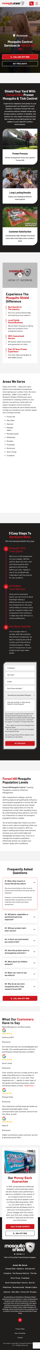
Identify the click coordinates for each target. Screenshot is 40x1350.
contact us (17, 722)
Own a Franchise (20, 1333)
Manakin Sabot (31, 1287)
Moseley (33, 1292)
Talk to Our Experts (20, 1226)
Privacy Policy (20, 1329)
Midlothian (7, 1287)
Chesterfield (10, 1268)
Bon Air (32, 1282)
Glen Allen (15, 1292)
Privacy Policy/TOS (27, 722)
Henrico (24, 1282)
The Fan (33, 1273)
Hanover (7, 1292)
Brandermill (30, 1268)
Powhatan (25, 1278)
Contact (20, 1337)
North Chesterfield (12, 1282)
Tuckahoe (7, 1273)
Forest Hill (25, 1292)
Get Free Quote (20, 63)
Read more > (30, 1085)
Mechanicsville (18, 1287)
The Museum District (20, 1273)
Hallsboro (20, 1268)
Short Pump (15, 1278)
